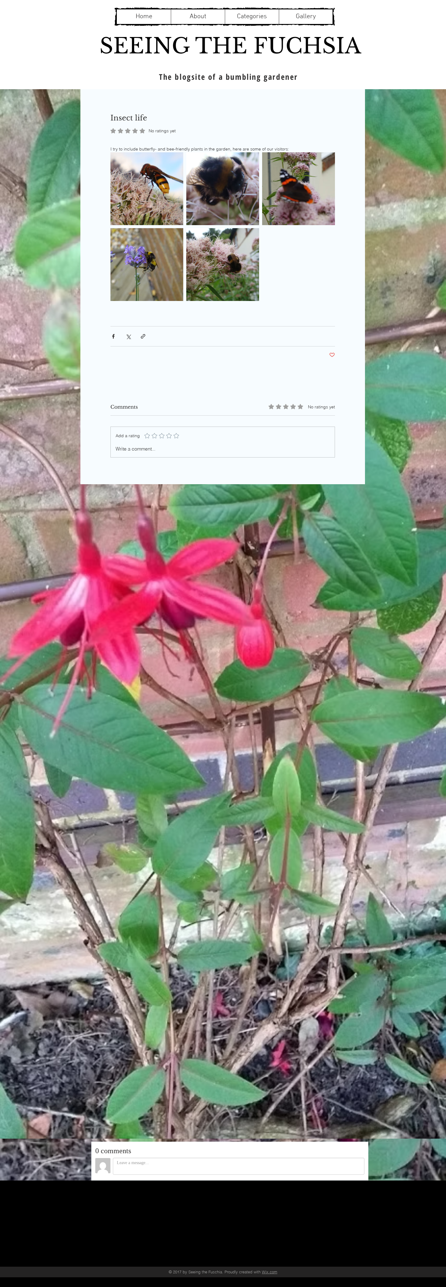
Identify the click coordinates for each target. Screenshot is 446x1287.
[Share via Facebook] (113, 336)
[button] (252, 16)
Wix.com (269, 1271)
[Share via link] (143, 336)
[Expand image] (146, 188)
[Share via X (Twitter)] (128, 336)
